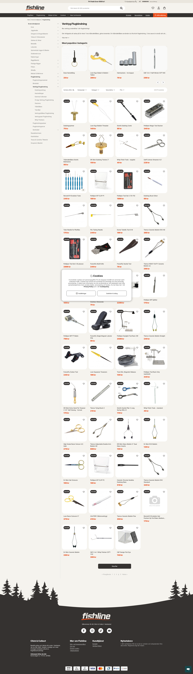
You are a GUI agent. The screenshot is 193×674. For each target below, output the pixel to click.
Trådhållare (38, 106)
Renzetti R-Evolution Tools (72, 196)
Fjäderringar (35, 57)
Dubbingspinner (69, 126)
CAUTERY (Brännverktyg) (98, 516)
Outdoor (63, 15)
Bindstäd (36, 83)
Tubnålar (38, 110)
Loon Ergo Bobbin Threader (99, 126)
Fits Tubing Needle (96, 230)
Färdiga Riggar (36, 63)
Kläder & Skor (52, 15)
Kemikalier (36, 130)
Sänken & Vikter (36, 40)
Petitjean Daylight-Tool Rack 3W (127, 336)
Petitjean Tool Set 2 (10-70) (126, 196)
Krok (32, 27)
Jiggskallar (34, 30)
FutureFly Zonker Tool (71, 372)
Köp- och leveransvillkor (78, 644)
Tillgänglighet (74, 650)
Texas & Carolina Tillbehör (39, 140)
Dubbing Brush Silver (151, 196)
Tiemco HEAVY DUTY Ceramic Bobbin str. (154, 265)
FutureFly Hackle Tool (124, 264)
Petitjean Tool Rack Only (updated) (152, 373)
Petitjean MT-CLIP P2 (97, 480)
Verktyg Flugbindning (40, 87)
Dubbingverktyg (40, 90)
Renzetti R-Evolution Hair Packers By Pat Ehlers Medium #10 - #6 (154, 517)
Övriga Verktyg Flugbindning (44, 100)
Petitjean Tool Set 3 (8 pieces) (73, 264)
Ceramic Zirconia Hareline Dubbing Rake (125, 481)
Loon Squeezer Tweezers (98, 372)
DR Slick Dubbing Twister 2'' (99, 160)
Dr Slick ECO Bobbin (150, 444)
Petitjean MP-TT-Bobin (71, 336)
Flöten (33, 67)
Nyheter (128, 15)
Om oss (72, 646)
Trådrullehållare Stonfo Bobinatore (71, 161)
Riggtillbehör (35, 60)
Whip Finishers (39, 120)
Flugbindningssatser (39, 123)
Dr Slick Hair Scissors (71, 480)
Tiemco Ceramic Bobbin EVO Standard (153, 481)
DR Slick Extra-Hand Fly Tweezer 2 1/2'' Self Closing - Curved (74, 409)
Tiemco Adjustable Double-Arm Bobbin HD (100, 445)
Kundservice (131, 1)
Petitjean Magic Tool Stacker (153, 126)
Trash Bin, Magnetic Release (126, 372)
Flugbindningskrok (39, 126)
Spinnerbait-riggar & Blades (40, 50)
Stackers (38, 103)
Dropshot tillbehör (37, 143)
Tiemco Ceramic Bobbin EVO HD (154, 230)
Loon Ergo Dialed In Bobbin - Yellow (99, 74)
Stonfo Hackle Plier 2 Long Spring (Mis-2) (125, 409)
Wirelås (33, 70)
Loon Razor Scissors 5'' (71, 516)
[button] (152, 1)
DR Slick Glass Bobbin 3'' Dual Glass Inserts (127, 445)
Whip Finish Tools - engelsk (126, 160)
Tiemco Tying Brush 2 (97, 408)
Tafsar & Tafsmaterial (38, 37)
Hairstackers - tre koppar (125, 73)
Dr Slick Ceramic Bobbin (71, 552)
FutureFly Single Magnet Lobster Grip (101, 337)
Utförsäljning (161, 15)
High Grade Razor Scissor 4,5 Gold (73, 445)
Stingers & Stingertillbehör (39, 34)
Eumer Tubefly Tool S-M (125, 230)
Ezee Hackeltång (69, 73)
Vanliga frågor (97, 646)
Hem (28, 19)
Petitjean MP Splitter (150, 300)
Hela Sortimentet (75, 15)
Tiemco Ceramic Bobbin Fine (126, 516)
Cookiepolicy (104, 286)
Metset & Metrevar (37, 73)
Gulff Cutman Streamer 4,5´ (153, 160)
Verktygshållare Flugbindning (44, 113)
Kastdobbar (35, 136)
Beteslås (33, 43)
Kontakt (95, 644)
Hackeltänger (39, 93)
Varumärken (138, 15)
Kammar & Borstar (41, 96)
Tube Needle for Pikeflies (72, 230)
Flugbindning (40, 15)
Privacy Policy (88, 286)
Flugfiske (30, 15)
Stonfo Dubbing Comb (124, 126)
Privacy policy (74, 648)
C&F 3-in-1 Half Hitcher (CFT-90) (154, 73)
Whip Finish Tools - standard (153, 408)
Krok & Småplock (36, 19)
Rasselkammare (36, 133)
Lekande (34, 47)
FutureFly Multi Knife (97, 264)
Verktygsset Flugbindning (43, 116)
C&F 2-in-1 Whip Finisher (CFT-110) (100, 553)
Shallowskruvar (36, 53)
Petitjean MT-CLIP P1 (97, 196)
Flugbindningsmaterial (40, 80)
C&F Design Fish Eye (124, 552)
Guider (148, 15)
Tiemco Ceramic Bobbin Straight (154, 336)
